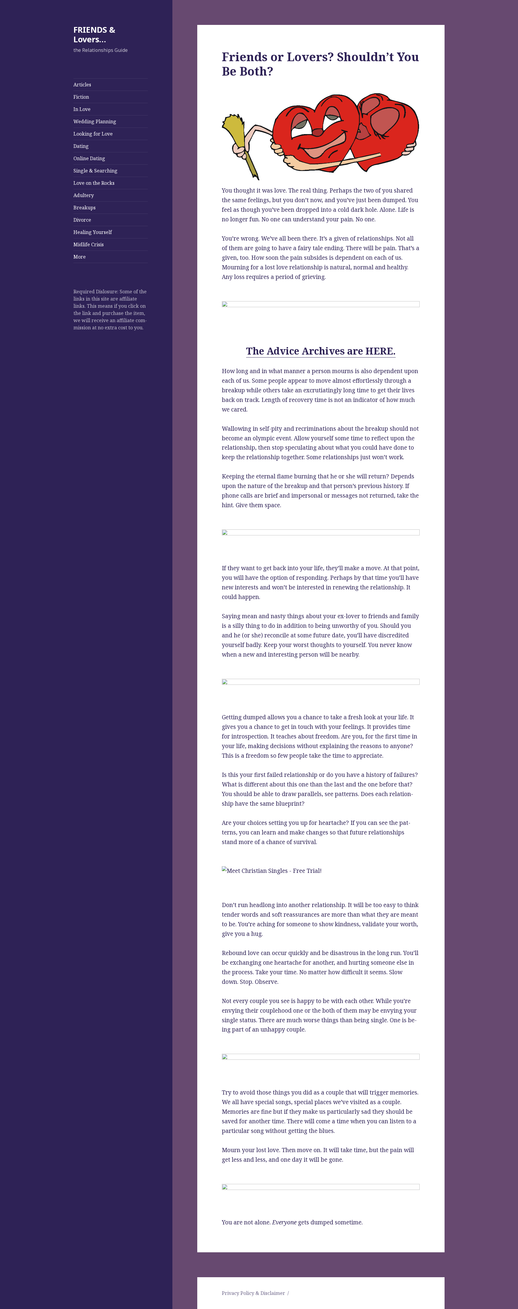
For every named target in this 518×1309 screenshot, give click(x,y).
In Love (82, 109)
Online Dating (89, 158)
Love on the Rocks (94, 183)
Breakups (84, 207)
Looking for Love (93, 133)
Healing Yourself (92, 232)
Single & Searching (95, 170)
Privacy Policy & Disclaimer (253, 1293)
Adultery (83, 195)
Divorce (82, 220)
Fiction (81, 97)
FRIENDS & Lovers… (94, 34)
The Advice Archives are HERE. (321, 350)
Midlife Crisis (88, 244)
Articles (82, 84)
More (79, 256)
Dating (81, 146)
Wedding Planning (94, 121)
